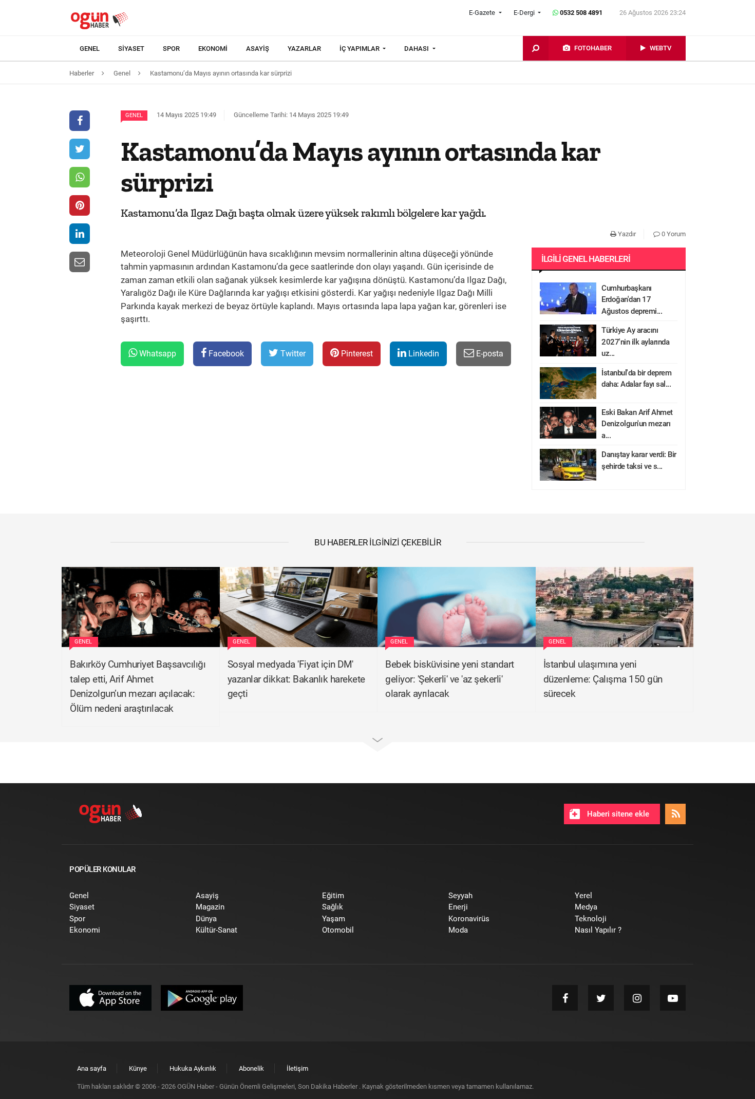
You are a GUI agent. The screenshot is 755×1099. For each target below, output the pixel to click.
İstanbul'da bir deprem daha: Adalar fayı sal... (636, 378)
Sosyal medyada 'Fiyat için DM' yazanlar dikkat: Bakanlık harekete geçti (296, 678)
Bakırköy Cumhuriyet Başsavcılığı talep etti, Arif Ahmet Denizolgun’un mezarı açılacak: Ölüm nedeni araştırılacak (137, 686)
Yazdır (626, 234)
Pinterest (356, 353)
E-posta (488, 353)
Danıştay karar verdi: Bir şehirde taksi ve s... (638, 460)
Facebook (225, 353)
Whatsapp (156, 353)
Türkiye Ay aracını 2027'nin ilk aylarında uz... (635, 342)
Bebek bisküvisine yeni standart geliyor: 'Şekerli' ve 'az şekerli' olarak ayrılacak (449, 678)
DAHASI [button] (417, 48)
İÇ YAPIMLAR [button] (360, 48)
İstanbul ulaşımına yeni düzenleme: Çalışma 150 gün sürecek (603, 678)
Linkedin (422, 353)
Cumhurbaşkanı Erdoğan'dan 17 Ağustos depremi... (631, 299)
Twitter (292, 353)
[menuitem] (99, 49)
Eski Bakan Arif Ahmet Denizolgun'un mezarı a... (637, 424)
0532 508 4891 (580, 12)
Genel (134, 115)
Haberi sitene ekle (617, 814)
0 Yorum (673, 234)
